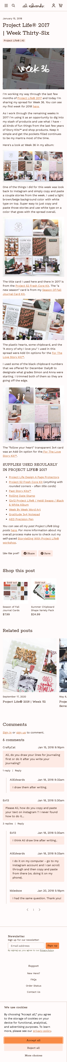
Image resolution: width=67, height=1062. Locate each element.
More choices (33, 1055)
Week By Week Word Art (25, 509)
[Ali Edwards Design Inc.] (33, 5)
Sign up (52, 945)
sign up (21, 732)
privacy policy (42, 1031)
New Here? (33, 973)
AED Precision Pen (21, 519)
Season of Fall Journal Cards (11, 608)
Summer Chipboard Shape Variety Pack (42, 608)
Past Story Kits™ (20, 491)
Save (48, 554)
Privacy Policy (47, 950)
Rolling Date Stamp (22, 495)
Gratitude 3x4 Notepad (24, 514)
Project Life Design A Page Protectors (34, 477)
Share (32, 554)
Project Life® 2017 (29, 98)
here (36, 106)
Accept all (33, 1040)
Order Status (33, 985)
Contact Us (33, 991)
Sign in (7, 732)
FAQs (33, 979)
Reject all (33, 1048)
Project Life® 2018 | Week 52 (24, 702)
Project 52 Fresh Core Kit (32, 285)
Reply (18, 770)
